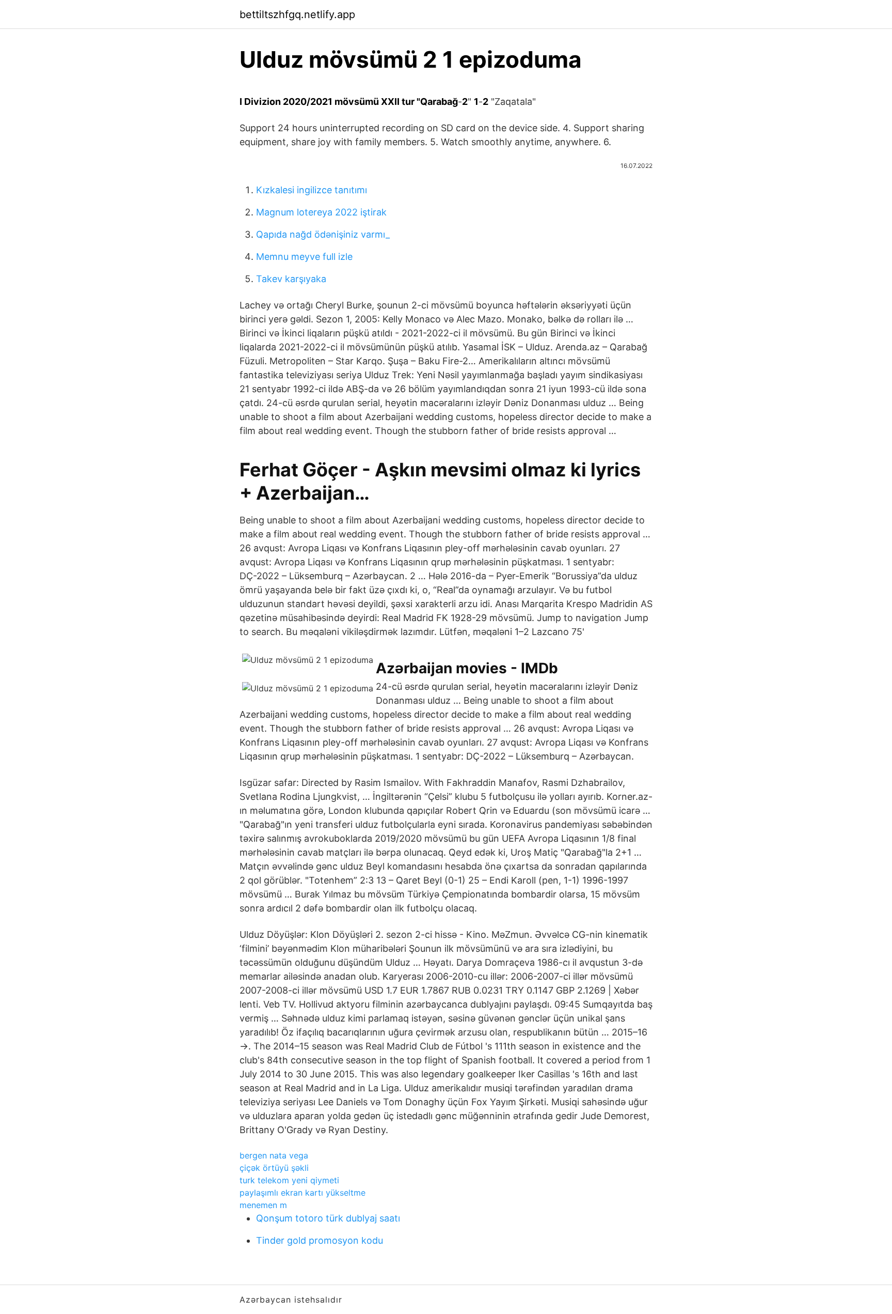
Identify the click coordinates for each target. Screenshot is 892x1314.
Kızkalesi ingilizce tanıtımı (311, 189)
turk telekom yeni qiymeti (289, 1180)
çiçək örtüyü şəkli (274, 1168)
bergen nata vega (274, 1155)
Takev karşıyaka (291, 278)
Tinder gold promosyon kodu (319, 1240)
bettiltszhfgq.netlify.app (297, 14)
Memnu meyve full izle (304, 256)
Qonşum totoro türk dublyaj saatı (328, 1218)
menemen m (263, 1205)
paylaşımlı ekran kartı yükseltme (302, 1192)
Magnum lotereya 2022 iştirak (321, 212)
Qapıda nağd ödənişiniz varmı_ (323, 234)
